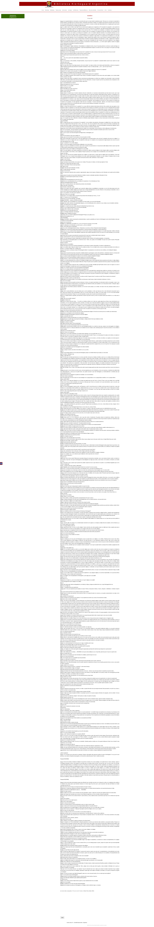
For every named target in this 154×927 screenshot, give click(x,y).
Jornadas (70, 10)
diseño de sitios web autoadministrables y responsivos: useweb (96, 925)
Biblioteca (52, 10)
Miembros (47, 10)
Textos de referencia (83, 10)
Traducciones (58, 10)
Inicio (43, 10)
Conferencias (75, 10)
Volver (62, 917)
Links (105, 10)
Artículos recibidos (92, 10)
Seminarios (64, 10)
